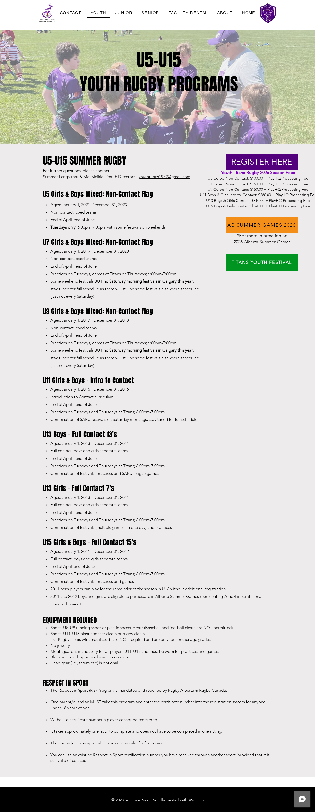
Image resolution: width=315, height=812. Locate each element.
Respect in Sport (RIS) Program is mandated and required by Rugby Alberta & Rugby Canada (142, 690)
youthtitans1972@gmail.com (164, 176)
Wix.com (196, 800)
